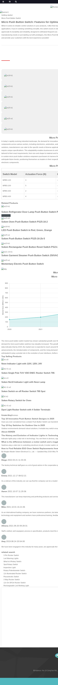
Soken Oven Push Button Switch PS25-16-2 (24, 222)
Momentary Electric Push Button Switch (22, 264)
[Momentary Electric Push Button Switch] (5, 260)
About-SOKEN (8, 432)
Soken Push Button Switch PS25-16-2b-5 (23, 238)
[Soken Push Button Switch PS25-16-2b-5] (5, 235)
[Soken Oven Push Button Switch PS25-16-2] (5, 218)
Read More (6, 216)
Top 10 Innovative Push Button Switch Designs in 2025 (27, 419)
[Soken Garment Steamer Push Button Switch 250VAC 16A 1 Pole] (7, 252)
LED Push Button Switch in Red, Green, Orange (26, 230)
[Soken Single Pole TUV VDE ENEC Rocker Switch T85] (6, 369)
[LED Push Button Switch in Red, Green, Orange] (5, 227)
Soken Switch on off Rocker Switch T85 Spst (23, 391)
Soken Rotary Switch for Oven (16, 400)
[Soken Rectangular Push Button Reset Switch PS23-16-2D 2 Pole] (5, 243)
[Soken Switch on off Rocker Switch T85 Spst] (6, 387)
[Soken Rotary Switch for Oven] (4, 397)
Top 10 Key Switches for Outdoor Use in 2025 (23, 425)
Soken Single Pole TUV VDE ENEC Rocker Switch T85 (27, 373)
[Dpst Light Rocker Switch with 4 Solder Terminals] (6, 406)
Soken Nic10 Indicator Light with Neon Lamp (23, 382)
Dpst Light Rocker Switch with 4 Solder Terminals (25, 409)
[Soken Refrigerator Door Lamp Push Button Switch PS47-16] (5, 206)
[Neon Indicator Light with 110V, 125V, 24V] (4, 360)
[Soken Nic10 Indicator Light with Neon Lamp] (4, 378)
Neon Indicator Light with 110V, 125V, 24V (21, 363)
